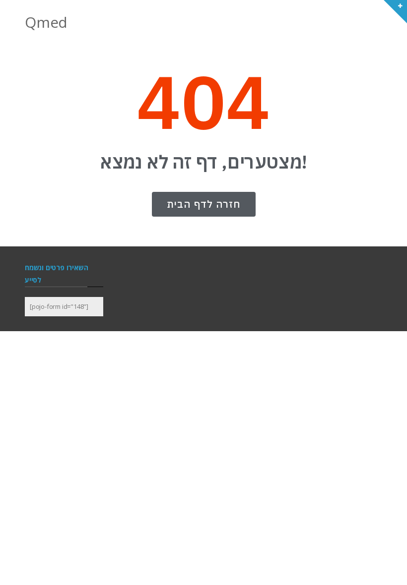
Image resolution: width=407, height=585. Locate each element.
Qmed (46, 22)
